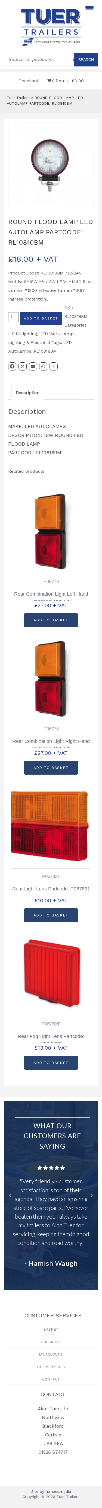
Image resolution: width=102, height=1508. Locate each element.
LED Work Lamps (57, 333)
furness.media (58, 1491)
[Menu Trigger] (89, 7)
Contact (51, 1379)
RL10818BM (45, 351)
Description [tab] (27, 392)
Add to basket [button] (51, 620)
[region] (51, 1195)
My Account (51, 1354)
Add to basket (41, 318)
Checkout (28, 80)
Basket (51, 1329)
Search (86, 59)
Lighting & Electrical (29, 342)
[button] (10, 1195)
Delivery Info (51, 1367)
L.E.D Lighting (22, 333)
